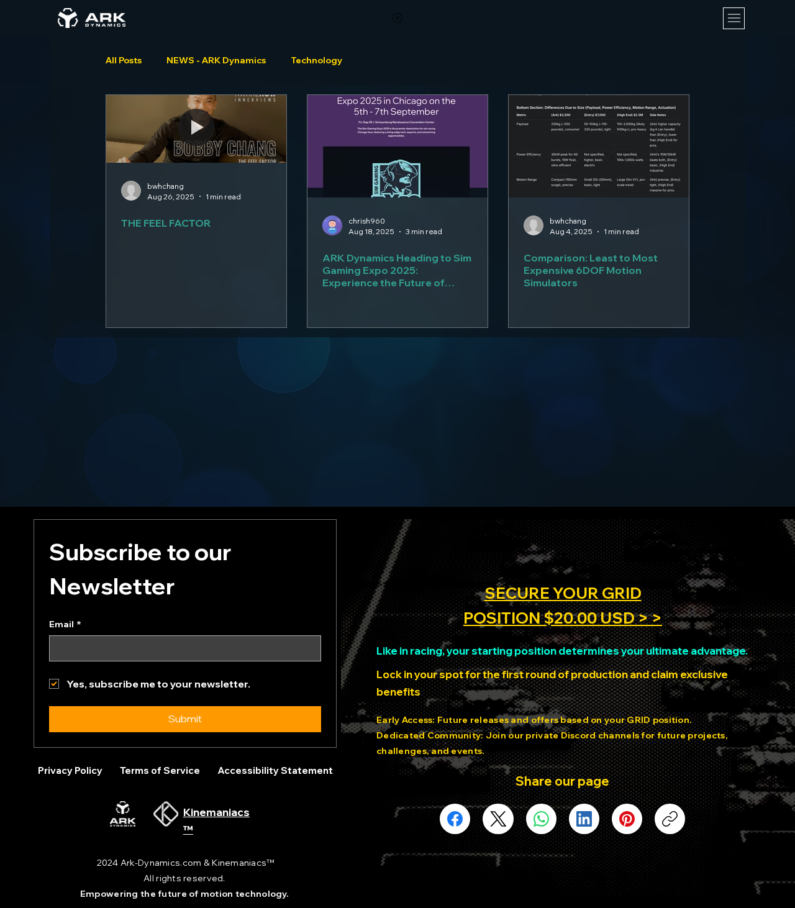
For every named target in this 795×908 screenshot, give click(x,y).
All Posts (124, 60)
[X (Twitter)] (498, 819)
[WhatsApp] (541, 819)
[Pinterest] (627, 819)
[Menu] (734, 18)
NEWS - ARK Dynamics (216, 60)
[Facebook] (455, 819)
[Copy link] (670, 819)
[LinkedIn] (584, 819)
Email (65, 624)
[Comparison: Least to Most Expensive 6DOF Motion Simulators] (599, 146)
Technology (316, 60)
